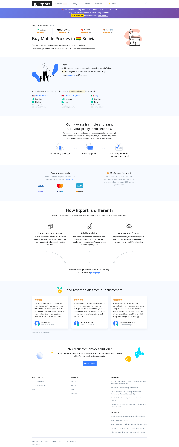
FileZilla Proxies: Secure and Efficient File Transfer (127, 428)
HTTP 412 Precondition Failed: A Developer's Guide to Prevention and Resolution (129, 382)
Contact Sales (89, 363)
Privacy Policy (57, 441)
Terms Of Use (71, 441)
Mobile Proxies (43, 26)
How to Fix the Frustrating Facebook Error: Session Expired (128, 399)
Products (60, 4)
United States (41, 95)
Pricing (74, 4)
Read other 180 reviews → (42, 332)
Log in (144, 4)
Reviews (74, 393)
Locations (86, 4)
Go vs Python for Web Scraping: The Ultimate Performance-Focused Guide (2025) (126, 393)
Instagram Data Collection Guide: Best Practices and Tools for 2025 (128, 405)
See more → (103, 16)
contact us (71, 75)
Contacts (74, 385)
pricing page (95, 273)
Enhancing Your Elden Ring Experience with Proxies (128, 432)
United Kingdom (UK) (39, 385)
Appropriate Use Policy (40, 441)
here (121, 184)
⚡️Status (112, 4)
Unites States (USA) (38, 381)
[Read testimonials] (41, 29)
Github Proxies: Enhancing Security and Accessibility (128, 416)
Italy (96, 95)
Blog (72, 389)
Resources (99, 4)
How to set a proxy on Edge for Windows (124, 388)
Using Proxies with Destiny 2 (120, 420)
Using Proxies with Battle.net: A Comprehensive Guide (129, 424)
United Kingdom (72, 95)
